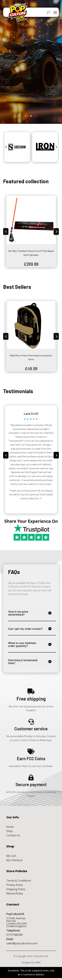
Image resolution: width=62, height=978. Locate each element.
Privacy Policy (14, 885)
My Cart (11, 856)
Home (10, 827)
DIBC (38, 962)
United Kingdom (16, 926)
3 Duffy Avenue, (16, 918)
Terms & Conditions (18, 880)
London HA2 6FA (16, 923)
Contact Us (13, 835)
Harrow (11, 921)
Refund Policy (14, 893)
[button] (6, 147)
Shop (9, 831)
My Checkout (14, 860)
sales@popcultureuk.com (21, 943)
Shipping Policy (15, 889)
